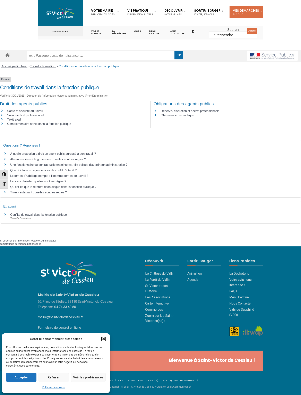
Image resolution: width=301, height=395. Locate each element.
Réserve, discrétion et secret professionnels (190, 111)
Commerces (154, 309)
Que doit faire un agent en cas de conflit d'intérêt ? (43, 170)
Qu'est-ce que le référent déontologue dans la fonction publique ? (53, 186)
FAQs (233, 291)
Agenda (192, 280)
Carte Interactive (157, 303)
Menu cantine (154, 32)
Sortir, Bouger (207, 12)
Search (233, 29)
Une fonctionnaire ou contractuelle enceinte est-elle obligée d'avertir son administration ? (68, 164)
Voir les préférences (88, 377)
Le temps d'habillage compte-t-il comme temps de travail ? (49, 175)
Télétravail (14, 119)
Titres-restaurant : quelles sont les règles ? (38, 192)
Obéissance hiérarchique (177, 115)
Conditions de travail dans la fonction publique (89, 66)
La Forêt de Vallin (157, 280)
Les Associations (157, 297)
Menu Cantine (239, 297)
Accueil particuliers (14, 66)
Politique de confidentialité (180, 380)
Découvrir (173, 12)
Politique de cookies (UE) (143, 380)
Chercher (252, 31)
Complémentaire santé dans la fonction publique (39, 123)
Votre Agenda (96, 32)
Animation (194, 273)
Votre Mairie (103, 12)
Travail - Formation (43, 66)
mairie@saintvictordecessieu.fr (60, 317)
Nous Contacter (240, 303)
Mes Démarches (246, 12)
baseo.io (36, 244)
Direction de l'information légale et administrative (29, 240)
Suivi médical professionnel (25, 115)
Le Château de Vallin (159, 273)
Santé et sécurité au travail (25, 111)
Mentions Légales (112, 380)
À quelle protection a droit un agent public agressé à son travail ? (53, 153)
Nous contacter (177, 32)
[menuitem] (107, 11)
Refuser (54, 377)
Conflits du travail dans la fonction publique (38, 214)
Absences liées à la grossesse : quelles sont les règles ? (48, 159)
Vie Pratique (140, 12)
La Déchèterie (119, 32)
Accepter (21, 377)
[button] (104, 339)
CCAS (137, 31)
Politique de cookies (53, 387)
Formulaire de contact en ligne (59, 328)
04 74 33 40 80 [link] (65, 307)
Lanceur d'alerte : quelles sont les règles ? (38, 181)
